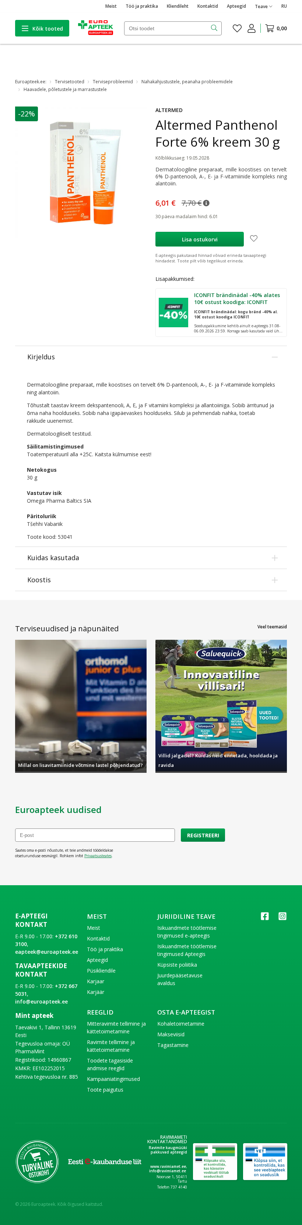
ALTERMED (169, 110)
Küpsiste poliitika (177, 964)
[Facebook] (264, 918)
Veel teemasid (272, 627)
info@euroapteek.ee (41, 1001)
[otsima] (215, 28)
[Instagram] (282, 918)
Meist (111, 6)
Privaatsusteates (98, 855)
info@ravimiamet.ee (167, 1170)
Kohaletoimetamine (180, 1023)
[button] (206, 203)
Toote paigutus (105, 1089)
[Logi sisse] (251, 28)
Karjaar (95, 981)
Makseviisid (171, 1034)
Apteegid (236, 6)
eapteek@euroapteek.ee (46, 951)
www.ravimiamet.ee (168, 1166)
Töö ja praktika (142, 6)
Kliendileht (178, 6)
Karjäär (95, 991)
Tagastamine (173, 1044)
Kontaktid (207, 6)
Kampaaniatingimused (113, 1078)
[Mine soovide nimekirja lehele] (237, 28)
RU (284, 6)
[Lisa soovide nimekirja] (254, 239)
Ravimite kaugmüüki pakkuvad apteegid (168, 1149)
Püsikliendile (101, 970)
